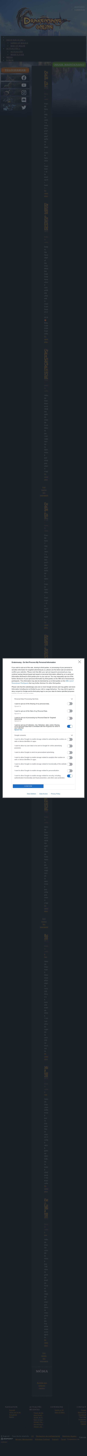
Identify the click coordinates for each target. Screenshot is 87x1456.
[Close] (80, 662)
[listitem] (43, 699)
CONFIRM (28, 786)
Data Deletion (31, 794)
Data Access (43, 794)
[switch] (70, 703)
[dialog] (43, 728)
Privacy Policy (55, 794)
